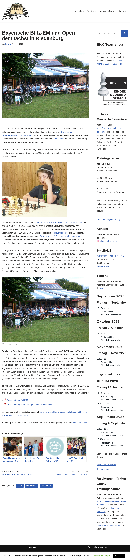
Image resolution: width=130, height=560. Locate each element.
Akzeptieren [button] (119, 556)
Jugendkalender (104, 469)
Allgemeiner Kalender (106, 465)
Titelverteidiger (59, 233)
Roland (8, 44)
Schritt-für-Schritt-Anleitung (109, 525)
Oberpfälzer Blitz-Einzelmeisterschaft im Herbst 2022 (59, 222)
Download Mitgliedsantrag (108, 219)
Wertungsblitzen (108, 312)
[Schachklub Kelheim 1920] (16, 11)
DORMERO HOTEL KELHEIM (110, 256)
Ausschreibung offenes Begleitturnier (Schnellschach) (31, 405)
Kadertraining (107, 407)
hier (101, 288)
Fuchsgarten (58, 139)
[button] (95, 11)
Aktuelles (79, 11)
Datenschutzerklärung (98, 547)
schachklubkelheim (108, 241)
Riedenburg (46, 486)
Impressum (32, 547)
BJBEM (19, 486)
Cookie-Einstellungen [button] (101, 556)
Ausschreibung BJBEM (17, 400)
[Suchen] (124, 33)
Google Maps (103, 266)
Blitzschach (31, 486)
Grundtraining (107, 396)
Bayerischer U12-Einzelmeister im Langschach (61, 236)
